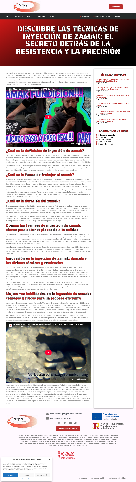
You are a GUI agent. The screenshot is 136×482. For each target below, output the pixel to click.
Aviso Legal (82, 478)
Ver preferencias (42, 475)
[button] (49, 459)
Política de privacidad (117, 478)
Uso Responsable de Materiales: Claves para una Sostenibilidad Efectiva (112, 80)
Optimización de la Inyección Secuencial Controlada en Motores (111, 120)
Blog (52, 16)
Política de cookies (25, 478)
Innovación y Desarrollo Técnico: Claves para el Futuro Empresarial (113, 112)
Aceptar (10, 475)
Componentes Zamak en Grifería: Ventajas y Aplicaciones (112, 96)
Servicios (19, 16)
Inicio (8, 16)
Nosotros (30, 16)
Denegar (26, 475)
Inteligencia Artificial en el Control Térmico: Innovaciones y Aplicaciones (112, 88)
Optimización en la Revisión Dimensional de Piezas (112, 104)
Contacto (42, 16)
